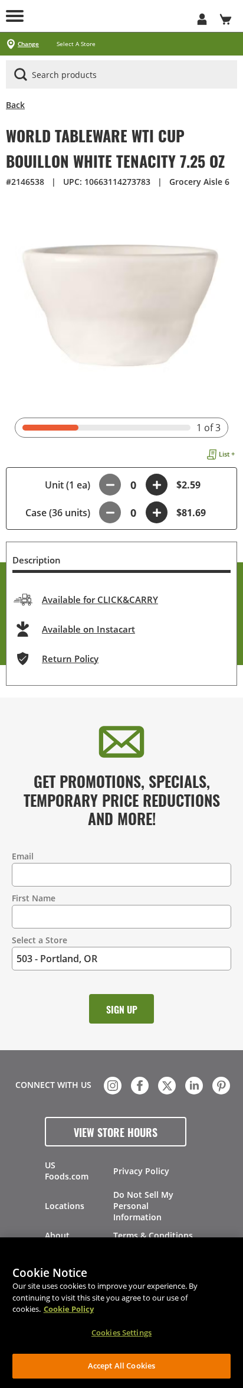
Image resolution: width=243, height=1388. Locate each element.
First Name (33, 898)
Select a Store (39, 940)
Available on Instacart (88, 629)
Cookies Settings (121, 1332)
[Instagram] (111, 1084)
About (57, 1235)
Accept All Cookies (121, 1365)
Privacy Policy (141, 1171)
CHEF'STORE (121, 16)
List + (227, 453)
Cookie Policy (69, 1309)
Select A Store (76, 44)
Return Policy (70, 658)
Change (28, 44)
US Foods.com (66, 1170)
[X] (165, 1084)
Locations (64, 1205)
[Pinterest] (220, 1084)
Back (15, 104)
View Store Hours (115, 1132)
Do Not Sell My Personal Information (143, 1206)
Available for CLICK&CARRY (100, 599)
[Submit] (21, 74)
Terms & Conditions (153, 1235)
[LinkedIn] (193, 1084)
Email (23, 856)
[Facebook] (138, 1084)
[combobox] (121, 75)
